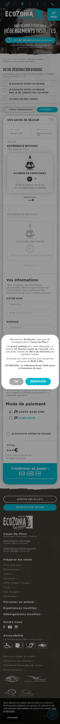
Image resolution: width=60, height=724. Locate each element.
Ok (16, 381)
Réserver (38, 381)
